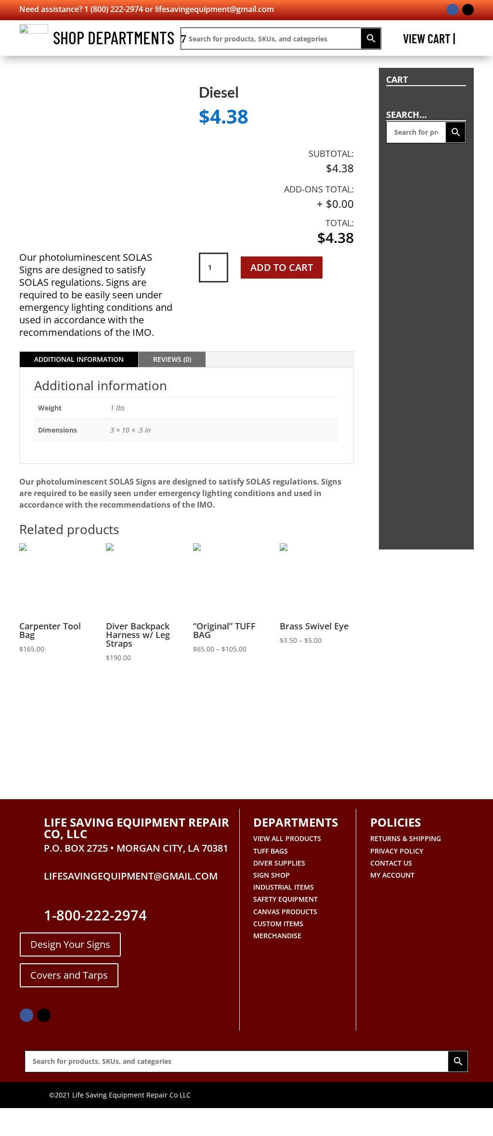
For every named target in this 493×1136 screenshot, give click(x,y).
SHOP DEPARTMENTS (113, 37)
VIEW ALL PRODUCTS (287, 838)
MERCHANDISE (277, 935)
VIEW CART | (429, 40)
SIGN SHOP (271, 875)
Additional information (79, 359)
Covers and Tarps (69, 975)
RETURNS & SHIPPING (405, 838)
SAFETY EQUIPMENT (285, 899)
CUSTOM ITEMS (278, 923)
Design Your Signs (70, 944)
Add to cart (281, 267)
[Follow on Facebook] (452, 9)
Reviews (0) (172, 359)
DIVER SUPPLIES (279, 863)
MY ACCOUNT (392, 875)
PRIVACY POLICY (396, 850)
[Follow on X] (468, 9)
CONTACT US (391, 863)
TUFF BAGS (270, 850)
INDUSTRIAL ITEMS (283, 887)
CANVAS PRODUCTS (285, 911)
